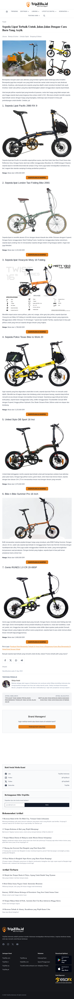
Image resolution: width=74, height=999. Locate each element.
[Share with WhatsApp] (16, 660)
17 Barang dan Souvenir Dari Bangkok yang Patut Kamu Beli (23, 848)
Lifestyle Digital (48, 11)
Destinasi (23, 11)
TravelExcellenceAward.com (28, 965)
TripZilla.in (5, 962)
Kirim (47, 805)
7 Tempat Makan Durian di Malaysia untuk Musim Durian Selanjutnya (27, 837)
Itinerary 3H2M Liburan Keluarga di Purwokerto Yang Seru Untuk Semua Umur (30, 892)
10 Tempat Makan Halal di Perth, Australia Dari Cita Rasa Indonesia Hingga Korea (31, 901)
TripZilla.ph (5, 969)
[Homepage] (7, 11)
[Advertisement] (37, 748)
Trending (14, 11)
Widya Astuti (16, 680)
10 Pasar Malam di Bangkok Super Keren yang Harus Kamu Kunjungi (27, 858)
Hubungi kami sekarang (37, 727)
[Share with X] (10, 660)
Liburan (34, 11)
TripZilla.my (5, 965)
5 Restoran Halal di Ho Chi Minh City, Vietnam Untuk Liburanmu (25, 818)
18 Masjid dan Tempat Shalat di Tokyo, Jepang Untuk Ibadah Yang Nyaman (28, 875)
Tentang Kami (33, 15)
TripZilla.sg (23, 958)
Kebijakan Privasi (43, 965)
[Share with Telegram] (21, 660)
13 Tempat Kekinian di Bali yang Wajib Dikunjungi (20, 829)
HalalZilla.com (24, 962)
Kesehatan (63, 11)
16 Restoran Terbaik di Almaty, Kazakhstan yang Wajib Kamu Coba (26, 909)
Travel (4, 22)
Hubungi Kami (42, 958)
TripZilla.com (6, 958)
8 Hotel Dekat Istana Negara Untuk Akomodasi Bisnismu (22, 883)
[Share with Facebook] (5, 660)
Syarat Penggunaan (44, 962)
